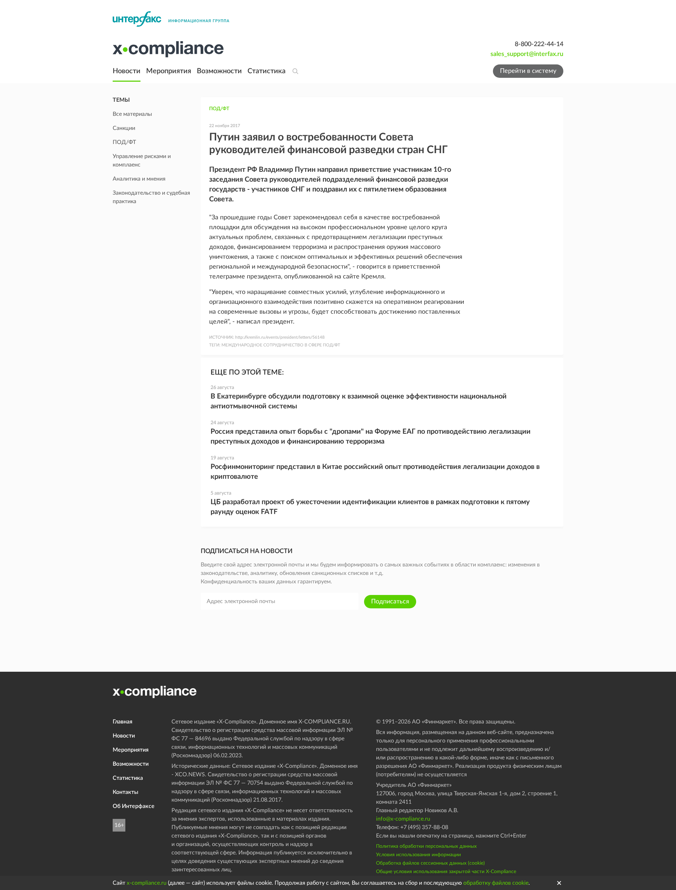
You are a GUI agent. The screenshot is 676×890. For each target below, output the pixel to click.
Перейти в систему (528, 71)
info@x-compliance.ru (403, 819)
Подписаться (390, 601)
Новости (126, 71)
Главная (122, 722)
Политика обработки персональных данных (426, 846)
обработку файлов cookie (495, 883)
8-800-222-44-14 (539, 44)
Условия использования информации (418, 854)
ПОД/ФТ (219, 108)
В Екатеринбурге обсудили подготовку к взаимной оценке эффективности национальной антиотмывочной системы (359, 401)
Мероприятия (168, 71)
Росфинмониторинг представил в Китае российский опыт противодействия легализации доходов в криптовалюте (375, 471)
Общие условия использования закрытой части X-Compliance (446, 871)
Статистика (267, 71)
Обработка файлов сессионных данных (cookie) (430, 863)
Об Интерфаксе (134, 806)
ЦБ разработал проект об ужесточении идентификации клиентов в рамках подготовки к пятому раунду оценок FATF (370, 507)
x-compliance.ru (147, 883)
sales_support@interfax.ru (526, 54)
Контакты (125, 792)
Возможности (219, 71)
